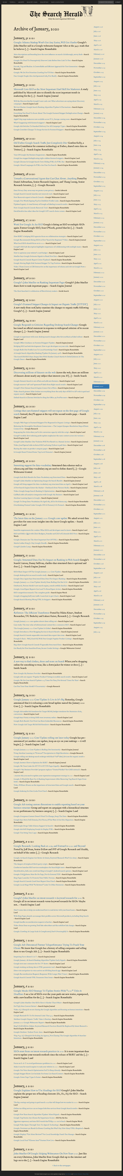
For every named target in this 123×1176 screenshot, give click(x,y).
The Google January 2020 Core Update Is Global (32, 628)
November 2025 (99, 68)
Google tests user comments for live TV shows (31, 964)
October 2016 (98, 564)
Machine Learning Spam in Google (27, 498)
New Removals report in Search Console (29, 197)
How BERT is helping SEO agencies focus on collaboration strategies (40, 236)
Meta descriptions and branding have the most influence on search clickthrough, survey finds (48, 54)
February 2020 (99, 382)
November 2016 (99, 559)
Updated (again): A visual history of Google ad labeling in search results (40, 204)
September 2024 (99, 131)
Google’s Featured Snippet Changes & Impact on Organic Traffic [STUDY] (51, 304)
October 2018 (98, 454)
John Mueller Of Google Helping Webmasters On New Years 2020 (46, 1153)
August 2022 (98, 245)
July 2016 (97, 577)
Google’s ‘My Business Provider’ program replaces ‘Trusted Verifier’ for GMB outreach (47, 770)
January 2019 (98, 441)
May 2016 (97, 586)
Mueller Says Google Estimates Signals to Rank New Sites (35, 256)
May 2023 (97, 204)
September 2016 (99, 568)
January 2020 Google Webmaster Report (29, 1022)
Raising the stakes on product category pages (30, 449)
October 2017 (99, 509)
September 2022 (99, 241)
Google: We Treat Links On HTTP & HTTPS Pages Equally (36, 766)
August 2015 (98, 627)
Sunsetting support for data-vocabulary (32, 465)
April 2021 (97, 318)
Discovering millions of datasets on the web (35, 372)
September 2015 (99, 623)
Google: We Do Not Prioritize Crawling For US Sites (34, 72)
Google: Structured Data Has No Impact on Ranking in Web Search (46, 559)
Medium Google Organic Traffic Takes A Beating (32, 1019)
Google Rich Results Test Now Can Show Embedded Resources (37, 721)
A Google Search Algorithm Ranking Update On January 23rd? (37, 353)
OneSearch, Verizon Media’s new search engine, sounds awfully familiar (40, 586)
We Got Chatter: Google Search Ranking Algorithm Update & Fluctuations (42, 107)
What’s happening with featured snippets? (29, 123)
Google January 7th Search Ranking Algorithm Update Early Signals (39, 960)
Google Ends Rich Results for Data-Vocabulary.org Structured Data (39, 477)
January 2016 (98, 605)
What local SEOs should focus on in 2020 (29, 243)
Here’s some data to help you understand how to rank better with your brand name (44, 910)
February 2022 (99, 272)
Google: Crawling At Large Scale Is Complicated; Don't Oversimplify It (41, 931)
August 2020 (98, 354)
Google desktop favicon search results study (30, 575)
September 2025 (99, 77)
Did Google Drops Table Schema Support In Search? (33, 826)
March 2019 (98, 432)
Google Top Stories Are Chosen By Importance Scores (34, 1118)
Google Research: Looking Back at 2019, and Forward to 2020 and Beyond (49, 846)
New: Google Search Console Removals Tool (30, 208)
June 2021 (97, 309)
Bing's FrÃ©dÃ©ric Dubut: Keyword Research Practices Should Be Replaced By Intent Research (50, 1026)
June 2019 (97, 418)
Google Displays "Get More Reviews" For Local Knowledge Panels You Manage (44, 1134)
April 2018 (97, 482)
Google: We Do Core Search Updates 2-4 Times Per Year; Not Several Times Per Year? (46, 680)
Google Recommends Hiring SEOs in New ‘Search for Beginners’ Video (41, 240)
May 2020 (97, 368)
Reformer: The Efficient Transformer (32, 612)
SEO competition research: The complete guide (32, 593)
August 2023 (98, 191)
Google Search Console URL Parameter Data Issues (33, 977)
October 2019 (99, 400)
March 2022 (98, 268)
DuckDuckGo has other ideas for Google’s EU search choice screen (39, 211)
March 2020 (98, 377)
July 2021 (97, 304)
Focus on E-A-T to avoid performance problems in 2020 (35, 1063)
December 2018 (99, 445)
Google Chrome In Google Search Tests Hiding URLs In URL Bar (39, 162)
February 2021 (99, 327)
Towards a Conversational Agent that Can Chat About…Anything (45, 178)
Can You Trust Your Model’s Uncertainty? (29, 686)
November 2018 (99, 450)
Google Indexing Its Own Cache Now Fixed (30, 791)
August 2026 (98, 27)
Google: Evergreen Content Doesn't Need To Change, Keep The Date (40, 816)
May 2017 (97, 532)
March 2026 (98, 50)
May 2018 (97, 477)
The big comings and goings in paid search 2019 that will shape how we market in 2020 (45, 1102)
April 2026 (97, 45)
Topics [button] (12, 2)
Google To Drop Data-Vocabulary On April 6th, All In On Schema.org (40, 501)
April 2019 (97, 427)
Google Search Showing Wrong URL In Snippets (32, 599)
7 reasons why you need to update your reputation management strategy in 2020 (43, 776)
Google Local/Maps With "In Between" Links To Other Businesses (39, 885)
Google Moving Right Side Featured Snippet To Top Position (37, 263)
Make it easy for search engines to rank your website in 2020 (36, 1067)
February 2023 (99, 218)
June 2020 (97, 363)
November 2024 (99, 122)
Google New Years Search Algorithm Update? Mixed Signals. (37, 1114)
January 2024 (98, 168)
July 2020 (97, 359)
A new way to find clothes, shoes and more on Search (39, 661)
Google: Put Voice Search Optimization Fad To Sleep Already (37, 1070)
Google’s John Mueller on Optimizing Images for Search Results (38, 481)
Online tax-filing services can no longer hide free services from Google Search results (45, 1108)
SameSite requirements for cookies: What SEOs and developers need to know (42, 530)
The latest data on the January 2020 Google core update (40, 518)
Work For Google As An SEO (28, 224)
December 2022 (99, 227)
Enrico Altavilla (68, 1174)
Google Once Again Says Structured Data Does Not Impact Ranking (39, 579)
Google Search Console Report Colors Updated (32, 260)
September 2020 (99, 350)
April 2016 (97, 591)
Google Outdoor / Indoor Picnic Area (28, 1032)
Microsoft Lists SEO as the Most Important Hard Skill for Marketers (47, 89)
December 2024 (99, 118)
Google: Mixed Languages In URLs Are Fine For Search (35, 165)
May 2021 (97, 313)
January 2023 (98, 222)
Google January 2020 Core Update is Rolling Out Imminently (37, 750)
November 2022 (99, 232)
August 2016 (98, 573)
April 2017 (97, 536)
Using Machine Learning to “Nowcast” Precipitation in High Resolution (41, 753)
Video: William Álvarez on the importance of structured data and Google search (43, 785)
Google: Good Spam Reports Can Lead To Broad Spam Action (37, 589)
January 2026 (98, 59)
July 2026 (97, 31)
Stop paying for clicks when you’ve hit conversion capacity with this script (41, 432)
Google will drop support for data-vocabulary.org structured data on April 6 (42, 484)
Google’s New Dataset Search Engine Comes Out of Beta (35, 388)
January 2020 (98, 386)
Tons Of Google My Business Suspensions (29, 155)
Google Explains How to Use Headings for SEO (37, 1090)
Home (5, 2)
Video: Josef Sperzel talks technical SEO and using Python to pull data (40, 445)
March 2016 (98, 596)
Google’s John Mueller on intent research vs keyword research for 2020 (48, 898)
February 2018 (99, 491)
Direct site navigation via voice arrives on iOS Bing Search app (37, 970)
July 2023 (97, 195)
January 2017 (98, 550)
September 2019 (99, 404)
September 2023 (99, 186)
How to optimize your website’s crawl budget (31, 253)
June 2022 (97, 254)
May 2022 (97, 259)
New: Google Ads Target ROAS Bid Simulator (31, 724)
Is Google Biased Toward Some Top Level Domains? (33, 452)
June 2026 (97, 36)
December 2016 (99, 555)
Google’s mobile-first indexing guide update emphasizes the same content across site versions (48, 436)
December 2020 (99, 336)
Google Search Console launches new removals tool (33, 194)
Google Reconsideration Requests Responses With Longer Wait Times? (40, 974)
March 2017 (98, 541)
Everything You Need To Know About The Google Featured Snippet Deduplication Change (48, 113)
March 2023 (98, 213)
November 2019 (99, 395)
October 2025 (99, 72)
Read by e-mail (32, 2)
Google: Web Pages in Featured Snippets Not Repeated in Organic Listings (42, 423)
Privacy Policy (85, 1174)
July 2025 (97, 86)
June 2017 (97, 527)
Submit (118, 2)
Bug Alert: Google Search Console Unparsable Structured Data (37, 645)
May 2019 (97, 423)
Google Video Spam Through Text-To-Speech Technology (36, 1125)
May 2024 (97, 150)
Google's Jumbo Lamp (22, 547)
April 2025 (97, 100)
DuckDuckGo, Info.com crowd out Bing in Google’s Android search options (42, 871)
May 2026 (97, 40)
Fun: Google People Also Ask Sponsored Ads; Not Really (35, 76)
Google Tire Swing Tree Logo (25, 833)
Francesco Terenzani (77, 1174)
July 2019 (97, 413)
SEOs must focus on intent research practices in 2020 (39, 1051)
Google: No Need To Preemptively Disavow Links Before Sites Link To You (42, 60)
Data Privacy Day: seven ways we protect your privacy (34, 190)
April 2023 (97, 209)
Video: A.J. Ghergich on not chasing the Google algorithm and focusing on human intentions (48, 1010)
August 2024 (98, 136)
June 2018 (97, 473)
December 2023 (99, 172)
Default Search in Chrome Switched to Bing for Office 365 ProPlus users (40, 397)
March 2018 (98, 486)
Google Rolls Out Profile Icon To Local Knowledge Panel (35, 350)
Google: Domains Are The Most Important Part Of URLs (35, 540)
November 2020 (99, 341)
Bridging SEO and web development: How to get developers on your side (41, 346)
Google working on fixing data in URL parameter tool (34, 967)
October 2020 (99, 345)
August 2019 (98, 409)
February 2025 (99, 109)
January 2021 (98, 332)
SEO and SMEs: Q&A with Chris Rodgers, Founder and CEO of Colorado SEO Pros (45, 534)
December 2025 (99, 63)
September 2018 (99, 459)
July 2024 (97, 141)
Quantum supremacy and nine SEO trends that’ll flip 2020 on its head (39, 1121)
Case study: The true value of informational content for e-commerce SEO (41, 625)
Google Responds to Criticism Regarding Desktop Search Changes (46, 324)
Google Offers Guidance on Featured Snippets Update (34, 343)
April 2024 (97, 154)
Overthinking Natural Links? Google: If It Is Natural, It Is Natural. (39, 505)
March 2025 (98, 104)
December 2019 (99, 391)
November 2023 (99, 177)
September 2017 (99, 514)
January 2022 (98, 277)
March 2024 (98, 159)
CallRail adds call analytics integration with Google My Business (38, 495)
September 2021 (99, 295)
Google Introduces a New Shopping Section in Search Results (37, 632)
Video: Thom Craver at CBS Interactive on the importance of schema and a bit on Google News (49, 267)
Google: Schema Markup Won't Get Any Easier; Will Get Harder (45, 42)
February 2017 (99, 545)
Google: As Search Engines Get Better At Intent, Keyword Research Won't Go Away (45, 858)
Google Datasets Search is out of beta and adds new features (36, 381)
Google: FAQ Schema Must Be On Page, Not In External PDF (37, 874)
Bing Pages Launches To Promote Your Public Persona (34, 878)
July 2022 (97, 250)
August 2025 (98, 81)
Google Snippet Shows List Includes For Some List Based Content (38, 1074)
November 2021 (99, 286)
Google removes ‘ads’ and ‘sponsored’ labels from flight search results (40, 385)
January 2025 (98, 113)
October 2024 (99, 127)
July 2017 (97, 523)
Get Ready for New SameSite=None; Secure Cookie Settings (36, 648)
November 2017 (99, 505)
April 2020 (97, 373)
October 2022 (99, 236)
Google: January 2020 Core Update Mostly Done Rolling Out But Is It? (40, 582)
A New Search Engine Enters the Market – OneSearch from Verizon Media (41, 488)
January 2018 (98, 495)
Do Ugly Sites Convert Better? (25, 1006)
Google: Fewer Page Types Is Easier (27, 1077)
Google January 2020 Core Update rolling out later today (41, 737)
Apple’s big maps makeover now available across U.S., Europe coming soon (41, 119)
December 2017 (99, 500)
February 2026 (99, 54)
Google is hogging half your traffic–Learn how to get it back (36, 596)
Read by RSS (44, 2)
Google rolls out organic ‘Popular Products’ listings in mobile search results (42, 677)
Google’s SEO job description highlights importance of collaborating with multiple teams (47, 247)
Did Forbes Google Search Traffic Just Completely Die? (41, 142)
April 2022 (97, 263)
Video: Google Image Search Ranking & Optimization (34, 491)
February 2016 (99, 600)
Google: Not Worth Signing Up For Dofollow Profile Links (36, 201)
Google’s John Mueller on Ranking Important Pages (39, 282)
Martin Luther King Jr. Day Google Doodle (30, 543)
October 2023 (99, 182)
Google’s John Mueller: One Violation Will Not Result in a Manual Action (42, 442)
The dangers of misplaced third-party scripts (30, 864)
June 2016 (97, 582)
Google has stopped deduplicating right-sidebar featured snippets (38, 158)
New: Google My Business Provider (27, 673)
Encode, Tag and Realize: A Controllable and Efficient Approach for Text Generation (45, 66)
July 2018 (97, 468)
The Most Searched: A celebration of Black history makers (35, 291)
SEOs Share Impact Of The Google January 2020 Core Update (37, 572)
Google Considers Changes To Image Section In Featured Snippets (39, 130)
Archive (21, 2)
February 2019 (99, 436)
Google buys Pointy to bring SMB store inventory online (35, 717)
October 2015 (98, 618)
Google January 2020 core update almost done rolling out (35, 621)
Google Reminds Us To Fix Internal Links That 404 (33, 1016)
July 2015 (97, 632)
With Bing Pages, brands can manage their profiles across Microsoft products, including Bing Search (51, 916)
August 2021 (98, 300)
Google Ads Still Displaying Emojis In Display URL (33, 829)
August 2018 (98, 464)
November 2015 (99, 614)
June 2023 (97, 200)
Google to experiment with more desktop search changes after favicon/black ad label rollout (48, 337)
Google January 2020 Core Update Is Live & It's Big (39, 699)
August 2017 (98, 518)
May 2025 (97, 95)
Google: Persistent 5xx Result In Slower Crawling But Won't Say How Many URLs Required (48, 1128)
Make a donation (57, 2)
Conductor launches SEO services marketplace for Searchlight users (39, 867)
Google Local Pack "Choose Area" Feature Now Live (34, 1140)
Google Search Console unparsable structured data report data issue (39, 635)
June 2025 (97, 90)
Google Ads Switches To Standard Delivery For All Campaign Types (39, 126)
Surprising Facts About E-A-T (25, 957)
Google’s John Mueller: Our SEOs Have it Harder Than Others (38, 1003)
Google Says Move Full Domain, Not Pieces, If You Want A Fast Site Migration (43, 820)
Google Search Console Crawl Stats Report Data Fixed (34, 881)
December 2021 (99, 282)
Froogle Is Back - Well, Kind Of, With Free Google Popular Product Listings (43, 639)
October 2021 (99, 291)
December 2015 (99, 609)
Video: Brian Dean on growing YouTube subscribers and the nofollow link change (44, 925)
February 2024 (99, 163)
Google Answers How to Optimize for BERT (31, 763)
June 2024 (97, 145)
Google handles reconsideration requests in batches (33, 922)
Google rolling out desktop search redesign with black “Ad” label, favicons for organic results (49, 757)
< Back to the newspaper (61, 1165)
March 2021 (98, 323)
